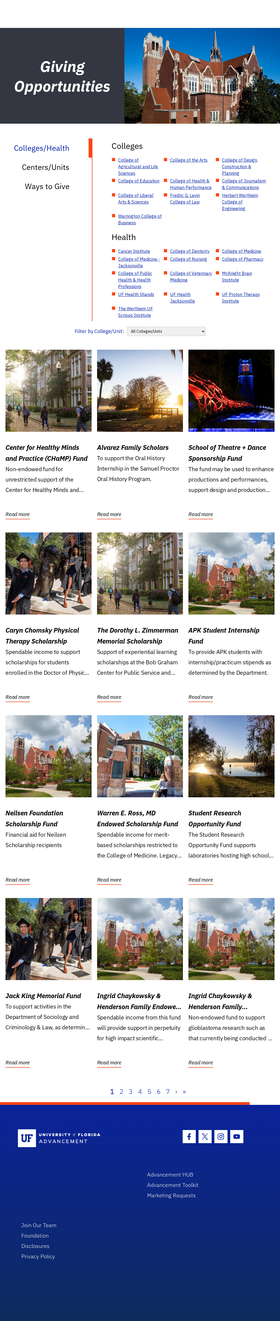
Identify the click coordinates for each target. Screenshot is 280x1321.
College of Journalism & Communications (244, 184)
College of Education (138, 181)
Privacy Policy (38, 1256)
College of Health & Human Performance (191, 184)
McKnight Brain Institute (237, 277)
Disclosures (35, 1246)
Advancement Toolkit (173, 1185)
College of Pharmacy (243, 259)
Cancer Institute (134, 251)
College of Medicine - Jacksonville (139, 262)
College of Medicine (241, 251)
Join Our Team (39, 1225)
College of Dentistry (190, 251)
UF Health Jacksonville (182, 298)
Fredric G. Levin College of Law (185, 199)
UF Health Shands (136, 294)
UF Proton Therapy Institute (241, 298)
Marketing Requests (171, 1195)
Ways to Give (47, 186)
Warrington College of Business (140, 219)
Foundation (35, 1235)
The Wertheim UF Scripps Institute (135, 312)
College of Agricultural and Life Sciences (138, 166)
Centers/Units (45, 167)
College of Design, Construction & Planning (240, 166)
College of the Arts (189, 160)
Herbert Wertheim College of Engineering (240, 202)
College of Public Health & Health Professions (135, 280)
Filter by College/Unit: (99, 331)
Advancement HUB (170, 1174)
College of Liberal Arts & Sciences (135, 199)
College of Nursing (188, 259)
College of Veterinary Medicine (191, 277)
